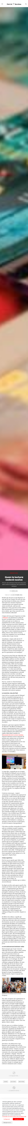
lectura (13, 1081)
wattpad (21, 1081)
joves (6, 1081)
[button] (2, 4)
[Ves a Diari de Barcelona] (13, 4)
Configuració (7, 1119)
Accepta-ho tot (18, 1119)
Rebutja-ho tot (7, 1122)
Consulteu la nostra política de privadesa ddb (14, 1116)
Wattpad (5, 617)
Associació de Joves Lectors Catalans (12, 735)
